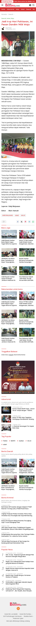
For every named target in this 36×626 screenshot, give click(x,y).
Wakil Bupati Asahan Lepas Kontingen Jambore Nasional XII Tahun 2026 (8, 278)
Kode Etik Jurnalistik (11, 614)
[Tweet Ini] (21, 221)
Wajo (12, 18)
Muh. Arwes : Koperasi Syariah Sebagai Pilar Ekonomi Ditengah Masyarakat (20, 555)
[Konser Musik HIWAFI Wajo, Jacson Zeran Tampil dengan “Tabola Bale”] (6, 410)
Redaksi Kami (28, 616)
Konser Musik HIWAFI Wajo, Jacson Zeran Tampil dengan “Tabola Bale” (23, 409)
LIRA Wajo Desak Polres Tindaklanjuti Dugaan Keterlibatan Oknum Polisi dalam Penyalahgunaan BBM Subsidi (17, 528)
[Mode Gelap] (30, 5)
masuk (11, 355)
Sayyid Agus (8, 28)
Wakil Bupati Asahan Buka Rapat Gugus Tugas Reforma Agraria (9, 242)
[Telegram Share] (29, 221)
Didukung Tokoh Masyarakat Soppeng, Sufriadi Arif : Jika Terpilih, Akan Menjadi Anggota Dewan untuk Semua (18, 590)
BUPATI (13, 441)
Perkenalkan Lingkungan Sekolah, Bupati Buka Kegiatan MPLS (19, 583)
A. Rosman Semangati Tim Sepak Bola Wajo (23, 427)
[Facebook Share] (17, 221)
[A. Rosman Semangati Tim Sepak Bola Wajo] (6, 427)
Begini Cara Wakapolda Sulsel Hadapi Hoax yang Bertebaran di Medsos (20, 562)
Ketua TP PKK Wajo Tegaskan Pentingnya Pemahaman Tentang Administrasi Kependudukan (23, 418)
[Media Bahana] (12, 5)
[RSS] (18, 608)
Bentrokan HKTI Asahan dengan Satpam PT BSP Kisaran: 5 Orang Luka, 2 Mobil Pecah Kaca (16, 508)
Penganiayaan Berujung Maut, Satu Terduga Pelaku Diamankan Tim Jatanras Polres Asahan (17, 535)
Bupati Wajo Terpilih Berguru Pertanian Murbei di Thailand (18, 576)
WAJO (23, 215)
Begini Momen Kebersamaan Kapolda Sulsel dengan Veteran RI (20, 569)
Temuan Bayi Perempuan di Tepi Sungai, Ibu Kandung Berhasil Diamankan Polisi (15, 542)
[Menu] (2, 5)
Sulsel (8, 18)
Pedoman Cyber (18, 618)
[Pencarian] (33, 5)
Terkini (5, 441)
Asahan (21, 441)
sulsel (17, 215)
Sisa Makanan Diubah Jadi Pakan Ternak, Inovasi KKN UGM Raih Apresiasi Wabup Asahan (26, 278)
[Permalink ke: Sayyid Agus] (3, 28)
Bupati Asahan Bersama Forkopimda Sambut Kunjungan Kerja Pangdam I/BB (26, 260)
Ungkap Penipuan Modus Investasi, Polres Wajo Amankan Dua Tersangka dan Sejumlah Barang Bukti (16, 514)
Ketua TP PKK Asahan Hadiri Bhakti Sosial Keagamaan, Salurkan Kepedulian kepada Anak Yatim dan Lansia (26, 242)
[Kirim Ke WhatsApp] (33, 221)
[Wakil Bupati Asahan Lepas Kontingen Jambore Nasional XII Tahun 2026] (9, 270)
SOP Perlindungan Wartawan (12, 616)
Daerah (3, 18)
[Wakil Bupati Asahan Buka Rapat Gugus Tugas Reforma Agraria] (9, 234)
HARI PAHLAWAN (7, 215)
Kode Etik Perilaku (25, 614)
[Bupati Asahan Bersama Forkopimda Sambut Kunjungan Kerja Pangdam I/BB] (27, 252)
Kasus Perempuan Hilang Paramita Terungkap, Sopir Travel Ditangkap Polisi (16, 521)
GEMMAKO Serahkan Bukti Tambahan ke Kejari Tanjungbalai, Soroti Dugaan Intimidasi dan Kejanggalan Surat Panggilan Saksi (8, 260)
